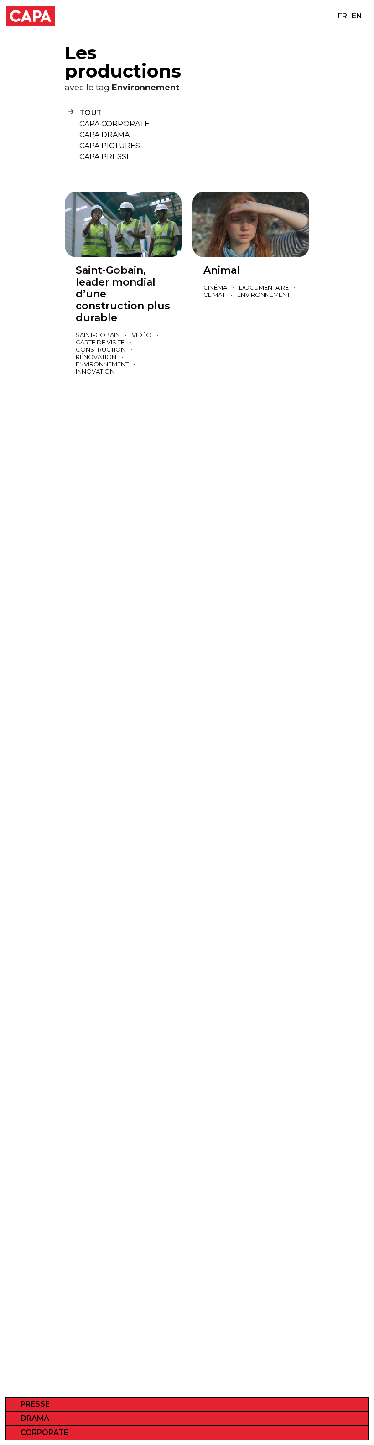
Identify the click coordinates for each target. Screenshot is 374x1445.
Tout (90, 113)
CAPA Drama (104, 134)
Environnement (102, 364)
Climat (214, 294)
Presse (35, 1404)
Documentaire (264, 287)
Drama (35, 1418)
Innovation (95, 371)
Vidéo (141, 334)
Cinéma (215, 287)
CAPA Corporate (114, 124)
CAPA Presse (105, 156)
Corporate (44, 1432)
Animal (221, 270)
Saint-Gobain (98, 334)
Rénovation (96, 356)
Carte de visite (100, 342)
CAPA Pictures (109, 145)
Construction (100, 349)
